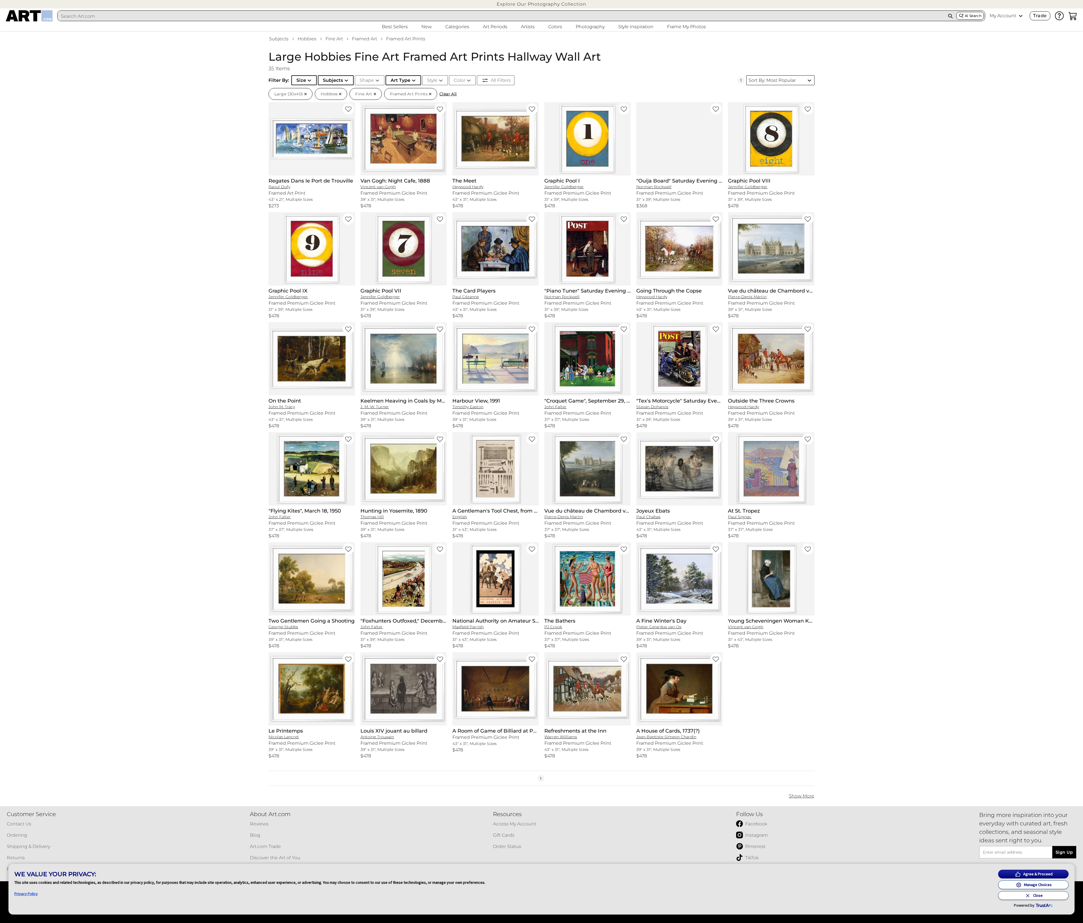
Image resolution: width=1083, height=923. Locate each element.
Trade (1040, 15)
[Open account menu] (1020, 16)
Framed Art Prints (405, 38)
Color (459, 80)
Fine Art (334, 38)
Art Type (400, 80)
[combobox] (501, 16)
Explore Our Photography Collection (541, 4)
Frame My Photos (686, 26)
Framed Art (364, 38)
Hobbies (307, 38)
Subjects (279, 38)
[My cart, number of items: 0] (1072, 15)
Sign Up (1064, 852)
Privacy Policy (26, 893)
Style (432, 80)
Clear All (448, 94)
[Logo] (29, 15)
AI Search (973, 16)
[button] (541, 4)
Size (301, 80)
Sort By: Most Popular (772, 80)
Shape (367, 80)
